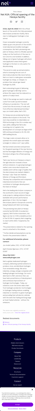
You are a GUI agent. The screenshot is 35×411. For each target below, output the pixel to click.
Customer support (17, 377)
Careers (17, 361)
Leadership (17, 359)
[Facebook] (12, 23)
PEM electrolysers (17, 345)
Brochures (17, 372)
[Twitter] (17, 23)
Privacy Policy (22, 408)
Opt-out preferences (13, 408)
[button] (32, 389)
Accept (17, 405)
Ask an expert (17, 385)
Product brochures (17, 348)
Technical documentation (17, 374)
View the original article (22, 313)
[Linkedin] (23, 23)
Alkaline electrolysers (17, 343)
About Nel (17, 356)
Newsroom (17, 364)
